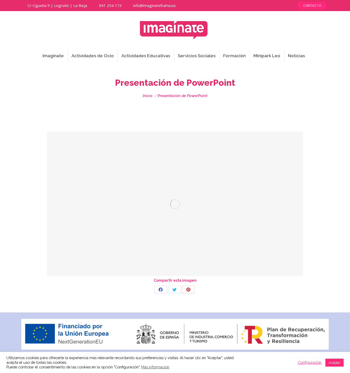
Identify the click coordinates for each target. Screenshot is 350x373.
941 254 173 (110, 5)
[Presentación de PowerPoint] (175, 204)
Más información (155, 367)
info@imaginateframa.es (154, 5)
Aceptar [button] (334, 363)
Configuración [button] (310, 362)
